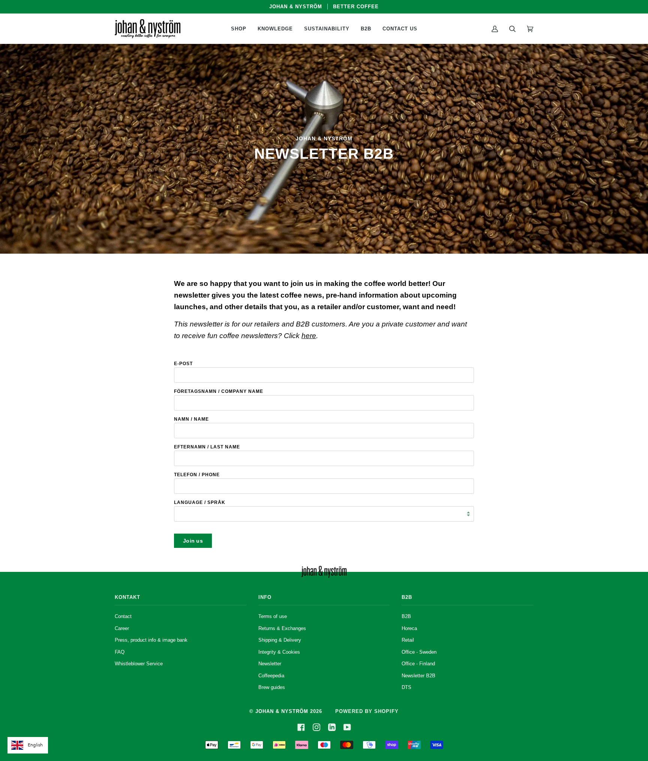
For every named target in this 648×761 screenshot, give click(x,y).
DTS (406, 687)
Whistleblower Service (139, 663)
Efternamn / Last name (207, 447)
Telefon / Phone (197, 474)
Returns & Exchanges (282, 628)
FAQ (119, 652)
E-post (183, 363)
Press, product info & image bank (151, 640)
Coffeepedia (271, 675)
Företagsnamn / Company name (218, 391)
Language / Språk (199, 502)
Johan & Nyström (281, 711)
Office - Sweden (419, 652)
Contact (123, 616)
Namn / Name (191, 419)
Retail (408, 640)
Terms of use (272, 616)
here (309, 335)
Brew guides (271, 687)
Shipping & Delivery (279, 640)
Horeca (409, 628)
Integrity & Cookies (279, 652)
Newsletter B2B (418, 675)
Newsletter (269, 663)
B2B (406, 616)
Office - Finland (418, 663)
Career (122, 628)
